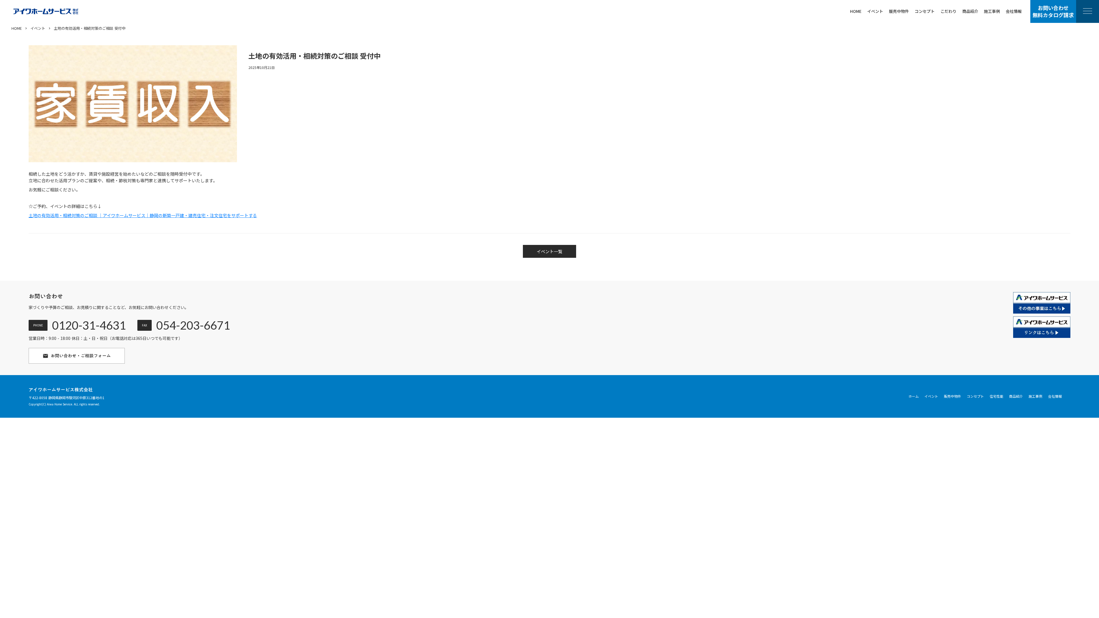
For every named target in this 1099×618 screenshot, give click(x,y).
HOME (16, 28)
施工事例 (1035, 396)
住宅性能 (996, 396)
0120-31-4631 (89, 325)
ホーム (913, 396)
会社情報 (1055, 396)
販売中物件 (952, 396)
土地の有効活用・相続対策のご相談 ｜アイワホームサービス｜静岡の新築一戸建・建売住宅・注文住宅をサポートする (143, 215)
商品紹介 (1016, 396)
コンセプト (975, 396)
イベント (37, 28)
